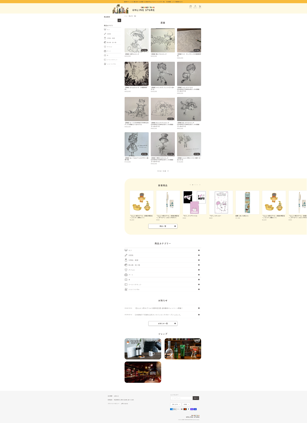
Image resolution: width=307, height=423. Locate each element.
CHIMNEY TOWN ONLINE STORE (186, 419)
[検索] (119, 20)
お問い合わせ (124, 403)
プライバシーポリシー (113, 403)
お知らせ (116, 396)
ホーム (126, 16)
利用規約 (110, 400)
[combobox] (112, 20)
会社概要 (110, 396)
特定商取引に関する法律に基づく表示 (124, 400)
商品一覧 (130, 16)
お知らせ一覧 (163, 323)
